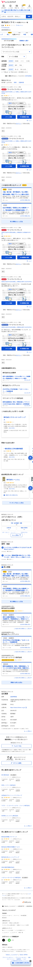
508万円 (17, 842)
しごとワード (13, 932)
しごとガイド (5, 932)
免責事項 (18, 959)
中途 (20, 65)
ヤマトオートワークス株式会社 (11, 657)
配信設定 (4, 917)
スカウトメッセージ (7, 915)
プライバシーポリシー (7, 957)
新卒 (16, 65)
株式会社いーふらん (13, 479)
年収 (25, 34)
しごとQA (10, 7)
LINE (12, 940)
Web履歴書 (23, 915)
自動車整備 (13, 696)
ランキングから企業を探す (8, 925)
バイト (22, 61)
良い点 (16, 69)
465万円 (17, 852)
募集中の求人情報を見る (12, 495)
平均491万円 (6, 27)
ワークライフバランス (14, 89)
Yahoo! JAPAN (23, 954)
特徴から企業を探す (14, 923)
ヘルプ (30, 120)
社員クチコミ (17, 34)
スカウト (23, 7)
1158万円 (18, 790)
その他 (27, 61)
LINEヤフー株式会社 (7, 947)
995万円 (17, 811)
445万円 (17, 872)
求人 (9, 34)
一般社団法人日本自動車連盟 (13, 448)
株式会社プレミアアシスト (10, 634)
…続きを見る (11, 428)
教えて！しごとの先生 (7, 930)
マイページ (29, 7)
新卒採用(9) (28, 76)
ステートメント (11, 959)
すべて (11, 61)
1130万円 (18, 800)
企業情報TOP (21, 906)
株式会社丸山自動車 (8, 608)
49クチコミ (20, 25)
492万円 (17, 883)
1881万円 (18, 780)
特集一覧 (17, 7)
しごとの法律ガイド (20, 930)
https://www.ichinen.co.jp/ (17, 707)
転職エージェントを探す (23, 925)
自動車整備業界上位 (6, 29)
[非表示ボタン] (30, 961)
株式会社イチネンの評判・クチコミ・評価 (11, 86)
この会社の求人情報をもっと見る (22, 628)
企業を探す (3, 7)
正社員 (16, 61)
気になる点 (23, 69)
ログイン (18, 123)
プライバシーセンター (20, 957)
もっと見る (27, 731)
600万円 (17, 862)
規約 (29, 957)
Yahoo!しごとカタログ (9, 906)
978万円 (17, 821)
